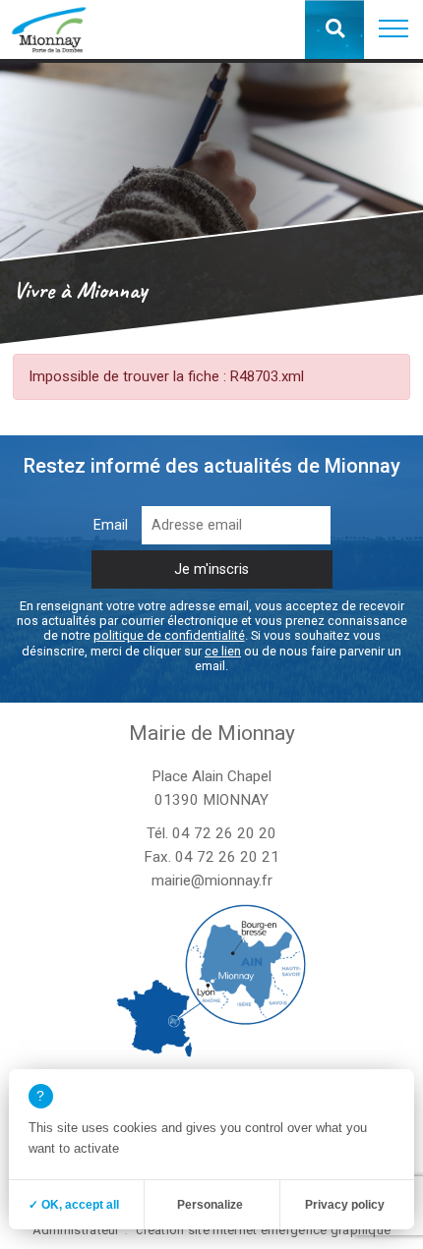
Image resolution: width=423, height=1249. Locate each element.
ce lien (223, 651)
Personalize (210, 1205)
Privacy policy (345, 1205)
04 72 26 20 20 (224, 833)
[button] (393, 29)
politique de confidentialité (169, 635)
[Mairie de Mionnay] (49, 29)
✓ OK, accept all (74, 1205)
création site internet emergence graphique (263, 1229)
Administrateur (76, 1229)
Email (110, 525)
